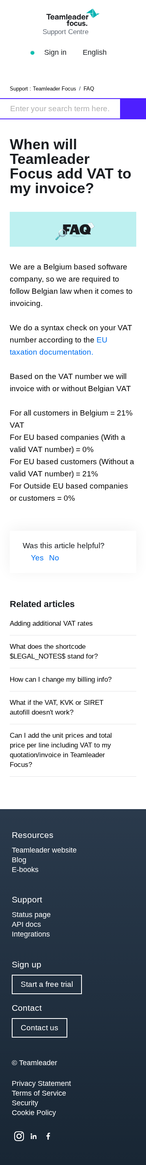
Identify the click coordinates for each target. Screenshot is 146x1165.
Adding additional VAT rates (51, 623)
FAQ (89, 89)
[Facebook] (48, 1136)
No (54, 557)
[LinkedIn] (33, 1136)
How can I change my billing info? (61, 679)
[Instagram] (19, 1136)
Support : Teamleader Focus (43, 89)
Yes (37, 557)
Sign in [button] (56, 52)
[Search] (133, 108)
